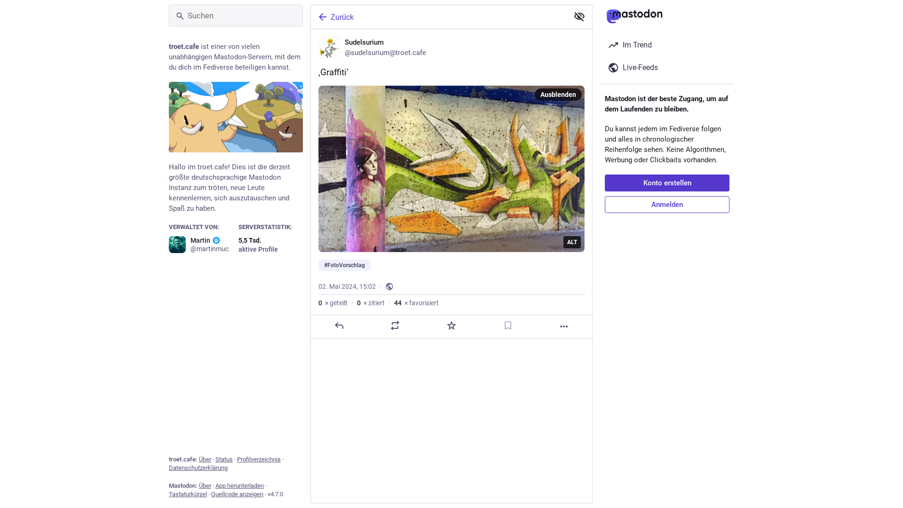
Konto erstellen (667, 183)
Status (224, 459)
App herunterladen (239, 485)
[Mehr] (564, 326)
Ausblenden (558, 94)
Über (205, 459)
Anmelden (667, 204)
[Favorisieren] (451, 325)
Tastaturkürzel (188, 494)
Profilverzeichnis (259, 459)
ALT (572, 242)
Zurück (342, 17)
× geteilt (333, 303)
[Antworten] (339, 325)
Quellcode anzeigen (237, 494)
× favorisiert (416, 303)
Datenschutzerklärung (198, 467)
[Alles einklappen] (579, 16)
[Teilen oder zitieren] (395, 325)
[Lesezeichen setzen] (508, 325)
